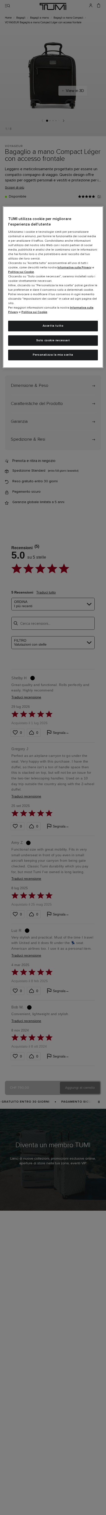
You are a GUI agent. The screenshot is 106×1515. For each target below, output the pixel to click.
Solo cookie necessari (53, 340)
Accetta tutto (53, 325)
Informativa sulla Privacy (74, 267)
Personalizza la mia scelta (53, 354)
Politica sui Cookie (21, 272)
